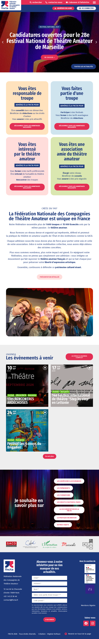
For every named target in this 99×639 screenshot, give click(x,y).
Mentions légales (88, 605)
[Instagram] (92, 623)
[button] (94, 2)
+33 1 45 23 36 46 (10, 596)
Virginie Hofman (53, 634)
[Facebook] (86, 623)
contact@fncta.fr (11, 600)
